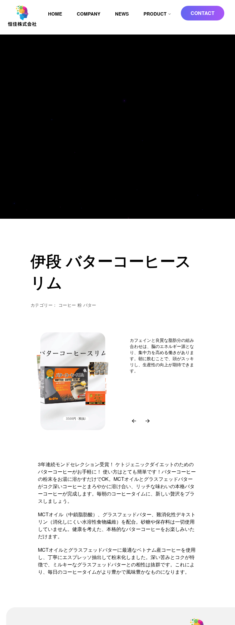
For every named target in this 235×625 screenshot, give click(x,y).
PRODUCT (155, 13)
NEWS (122, 13)
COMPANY (88, 13)
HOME (55, 13)
